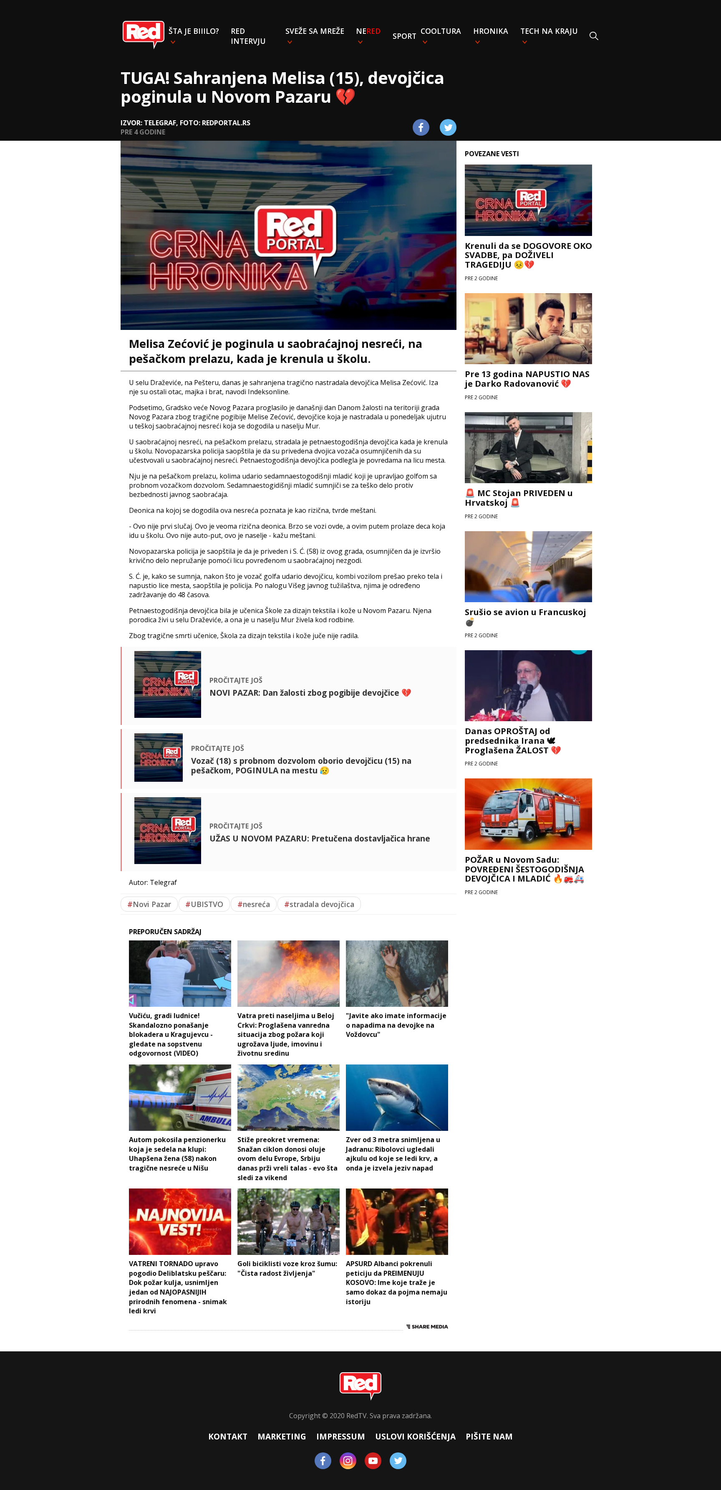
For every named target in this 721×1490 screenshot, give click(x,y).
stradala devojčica (319, 904)
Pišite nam (489, 1436)
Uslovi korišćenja (415, 1436)
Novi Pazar (149, 904)
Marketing (281, 1436)
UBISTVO (204, 904)
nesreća (253, 904)
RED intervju (248, 36)
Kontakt (227, 1436)
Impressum (340, 1436)
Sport (404, 36)
